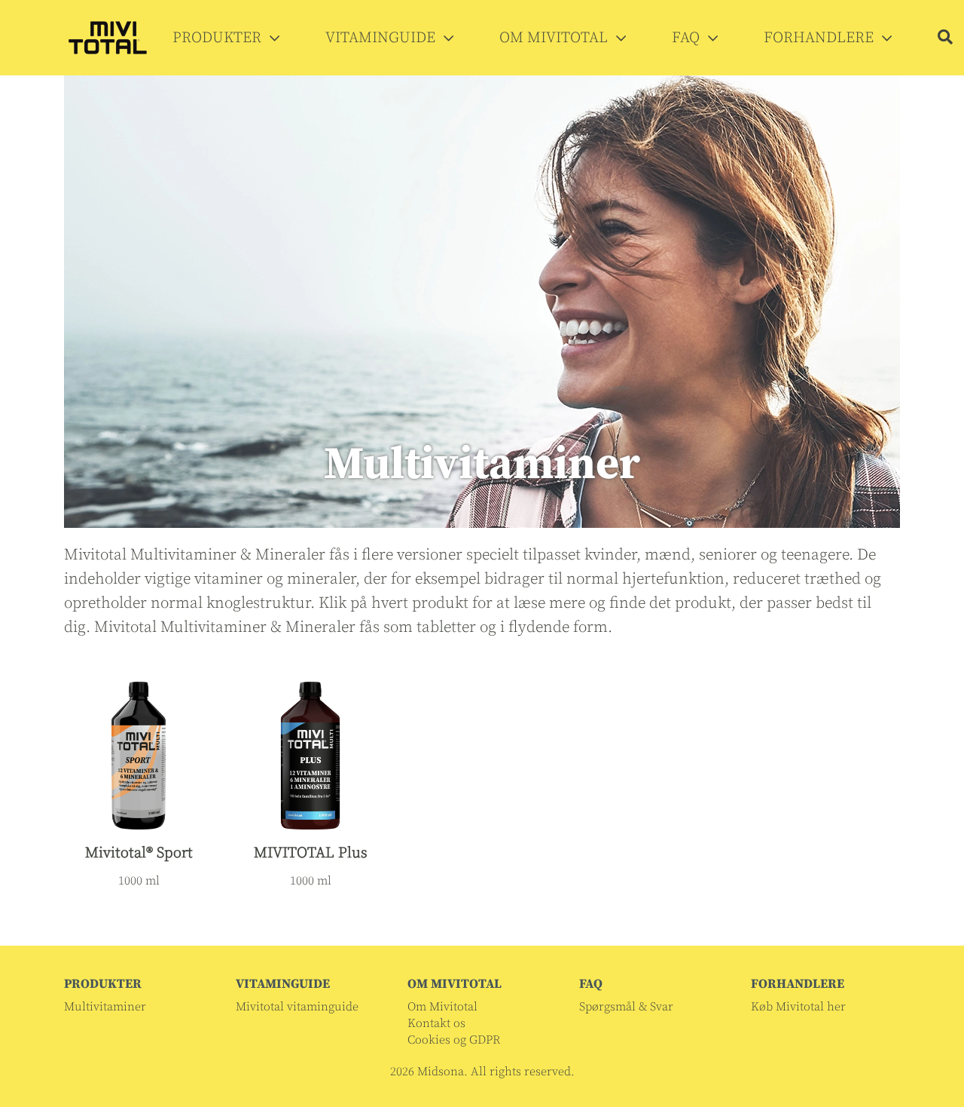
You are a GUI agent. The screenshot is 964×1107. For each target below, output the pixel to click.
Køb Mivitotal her (798, 1006)
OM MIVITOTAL (555, 38)
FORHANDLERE (820, 38)
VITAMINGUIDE (382, 38)
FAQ (687, 38)
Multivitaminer (105, 1006)
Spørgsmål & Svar (626, 1006)
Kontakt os (436, 1023)
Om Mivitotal (442, 1006)
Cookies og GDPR (453, 1039)
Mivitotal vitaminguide (297, 1006)
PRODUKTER (218, 38)
